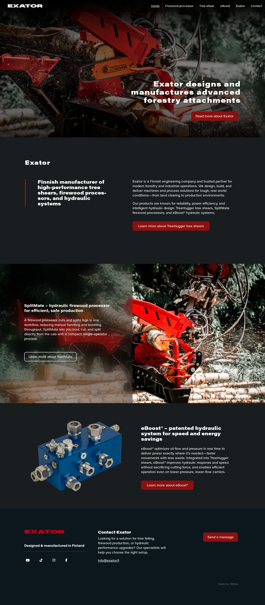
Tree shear (206, 6)
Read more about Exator (215, 116)
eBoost (225, 6)
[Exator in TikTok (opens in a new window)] (41, 560)
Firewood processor (179, 6)
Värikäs (234, 583)
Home (155, 6)
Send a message (220, 537)
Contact (256, 6)
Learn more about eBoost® (167, 485)
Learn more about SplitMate (50, 357)
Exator (240, 6)
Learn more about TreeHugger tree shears (171, 226)
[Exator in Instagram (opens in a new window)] (53, 560)
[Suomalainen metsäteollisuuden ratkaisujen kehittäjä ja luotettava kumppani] (21, 6)
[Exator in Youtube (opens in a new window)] (29, 560)
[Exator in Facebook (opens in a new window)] (64, 560)
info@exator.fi (108, 560)
